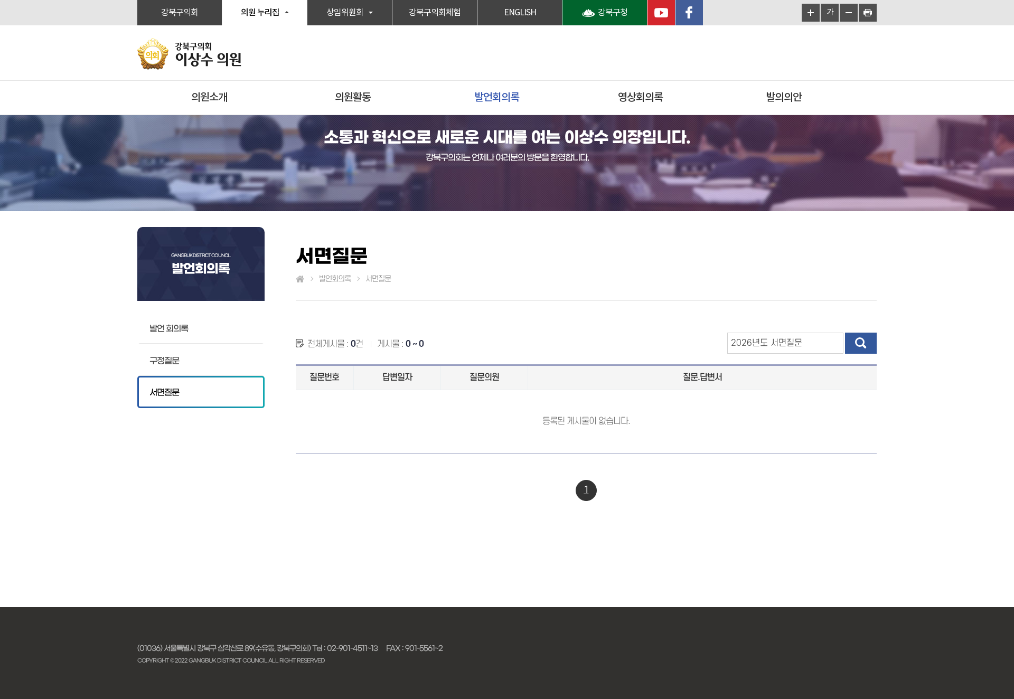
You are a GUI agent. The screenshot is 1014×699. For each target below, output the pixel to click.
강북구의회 (179, 12)
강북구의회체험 (435, 12)
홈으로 (300, 279)
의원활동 (353, 97)
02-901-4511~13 (352, 648)
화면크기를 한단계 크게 (811, 13)
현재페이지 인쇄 (868, 13)
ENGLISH (520, 12)
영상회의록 (640, 97)
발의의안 (784, 97)
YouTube (661, 12)
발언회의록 (496, 97)
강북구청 (612, 12)
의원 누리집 (260, 12)
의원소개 (209, 97)
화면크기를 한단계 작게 (849, 13)
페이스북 (689, 12)
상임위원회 (344, 12)
